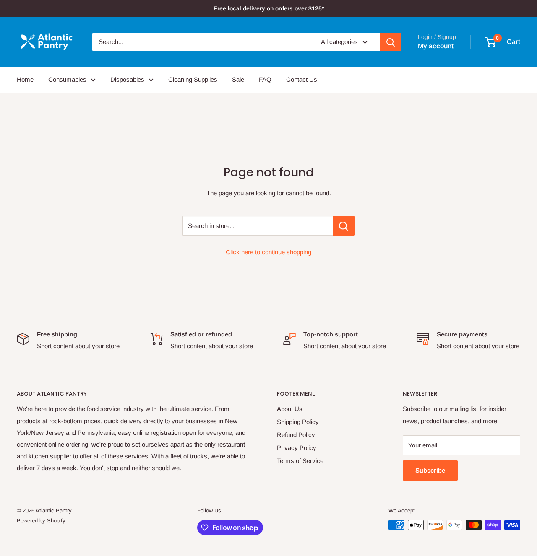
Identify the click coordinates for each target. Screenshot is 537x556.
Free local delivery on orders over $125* (269, 8)
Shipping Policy (298, 421)
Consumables (67, 79)
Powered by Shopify (41, 520)
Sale (238, 79)
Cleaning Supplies (192, 79)
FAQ (265, 79)
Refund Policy (296, 434)
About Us (289, 408)
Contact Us (301, 79)
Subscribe (430, 470)
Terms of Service (300, 460)
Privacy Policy (296, 447)
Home (25, 79)
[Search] (390, 42)
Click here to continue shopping (268, 252)
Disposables (127, 79)
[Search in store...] (344, 226)
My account (436, 45)
